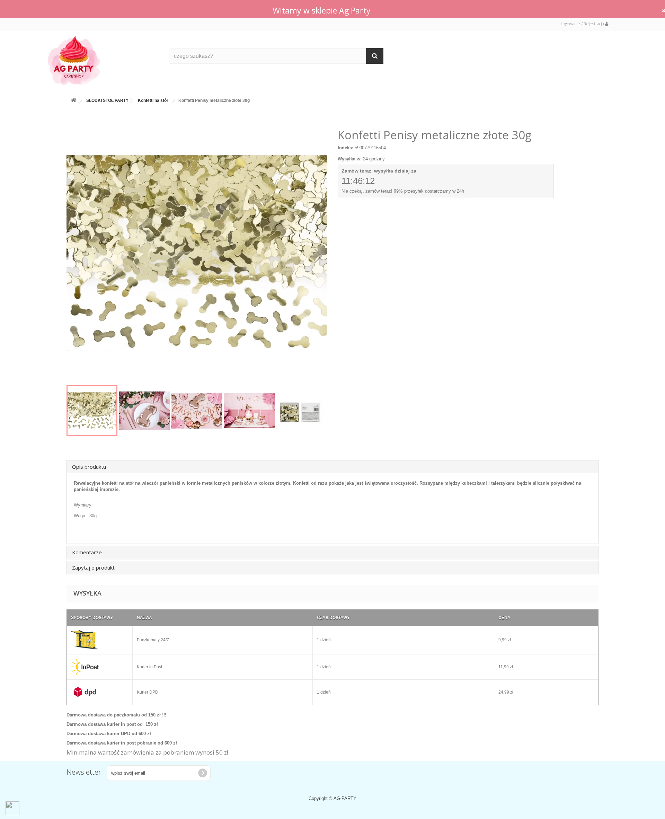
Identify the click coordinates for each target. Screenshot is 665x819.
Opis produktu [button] (89, 466)
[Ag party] (103, 60)
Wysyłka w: (350, 158)
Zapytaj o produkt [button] (93, 567)
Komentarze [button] (87, 552)
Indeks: (345, 147)
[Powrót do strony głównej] (73, 99)
